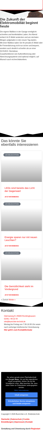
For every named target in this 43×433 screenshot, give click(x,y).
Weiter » (12, 300)
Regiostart (35, 429)
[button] (38, 5)
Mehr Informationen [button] (21, 390)
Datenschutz (16, 419)
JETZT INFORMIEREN (12, 197)
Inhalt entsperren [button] (21, 395)
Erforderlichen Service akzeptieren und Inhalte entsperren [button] (21, 402)
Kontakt (29, 422)
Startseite (5, 419)
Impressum (19, 422)
